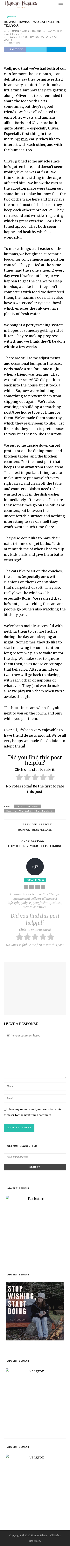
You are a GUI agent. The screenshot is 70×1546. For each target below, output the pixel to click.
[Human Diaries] (21, 4)
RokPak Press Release (35, 829)
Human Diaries (19, 31)
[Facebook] (31, 887)
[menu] (61, 4)
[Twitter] (37, 887)
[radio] (19, 777)
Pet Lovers (44, 811)
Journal (12, 16)
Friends (23, 37)
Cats (12, 37)
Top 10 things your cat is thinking (35, 846)
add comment (15, 34)
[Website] (26, 887)
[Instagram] (43, 887)
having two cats (40, 37)
